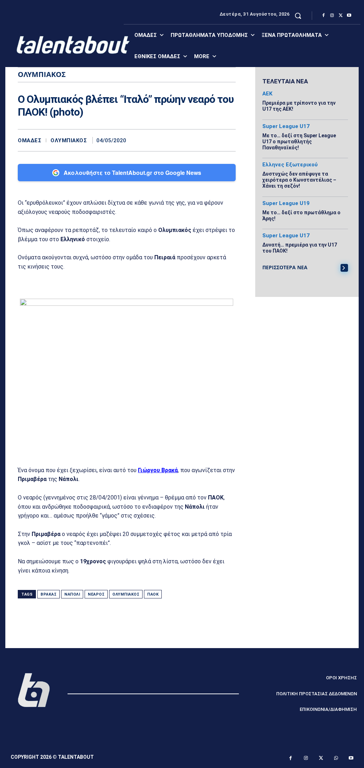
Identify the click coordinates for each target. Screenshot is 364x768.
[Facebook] (323, 15)
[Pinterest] (212, 140)
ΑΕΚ (267, 93)
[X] (340, 15)
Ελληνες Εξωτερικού (290, 164)
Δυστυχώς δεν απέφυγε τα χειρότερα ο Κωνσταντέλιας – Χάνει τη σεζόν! (299, 180)
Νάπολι (72, 594)
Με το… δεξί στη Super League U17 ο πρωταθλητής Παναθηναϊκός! (299, 141)
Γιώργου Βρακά (158, 470)
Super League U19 (286, 203)
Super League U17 (286, 126)
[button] (297, 15)
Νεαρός (96, 594)
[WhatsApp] (228, 140)
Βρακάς (49, 594)
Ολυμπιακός (68, 140)
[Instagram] (332, 15)
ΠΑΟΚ (153, 594)
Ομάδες (29, 140)
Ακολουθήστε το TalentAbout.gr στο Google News (132, 172)
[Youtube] (349, 15)
